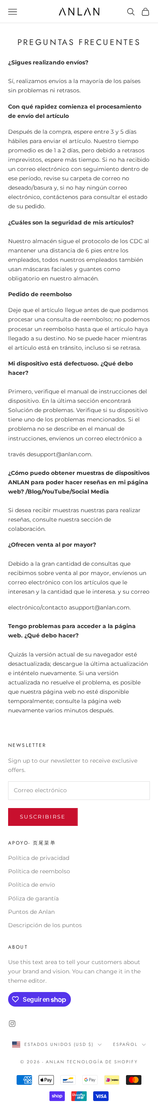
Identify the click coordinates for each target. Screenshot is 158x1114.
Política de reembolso (39, 871)
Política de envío (31, 884)
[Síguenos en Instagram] (12, 1024)
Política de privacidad (38, 858)
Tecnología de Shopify (102, 1061)
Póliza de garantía (33, 898)
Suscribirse (43, 816)
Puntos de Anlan (31, 911)
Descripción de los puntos (45, 925)
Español (125, 1044)
